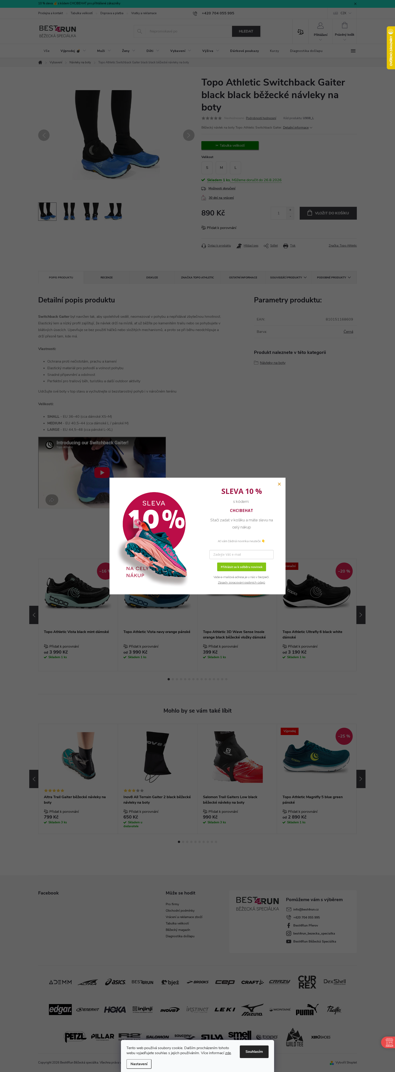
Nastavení (139, 1064)
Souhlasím (254, 1051)
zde (228, 1053)
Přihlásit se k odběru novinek (241, 567)
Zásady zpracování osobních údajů (241, 582)
